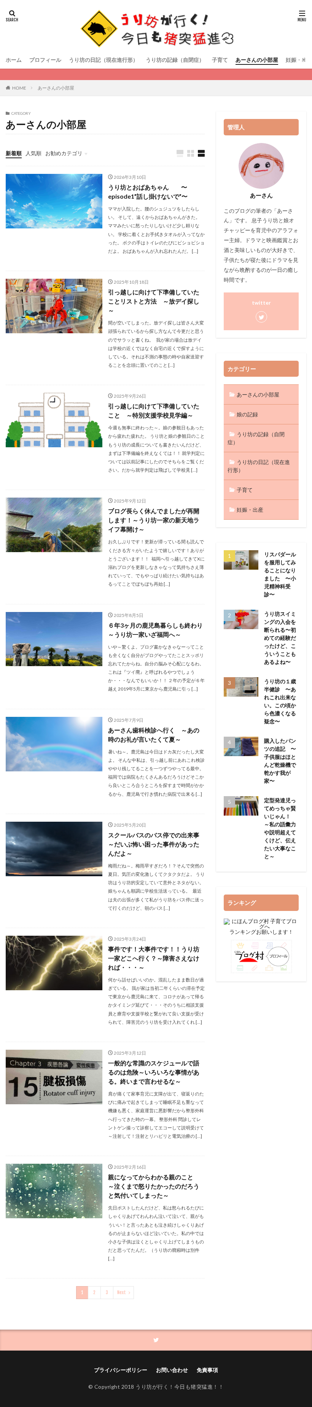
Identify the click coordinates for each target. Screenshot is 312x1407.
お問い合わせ (172, 1370)
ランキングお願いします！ (261, 931)
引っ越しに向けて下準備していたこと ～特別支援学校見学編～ (153, 410)
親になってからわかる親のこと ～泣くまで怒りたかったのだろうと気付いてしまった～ (153, 1186)
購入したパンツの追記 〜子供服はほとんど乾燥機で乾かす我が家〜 (280, 760)
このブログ (237, 210)
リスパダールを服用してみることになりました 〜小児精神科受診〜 (280, 574)
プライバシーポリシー (120, 1370)
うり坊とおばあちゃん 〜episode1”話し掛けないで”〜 (148, 191)
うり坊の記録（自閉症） (175, 59)
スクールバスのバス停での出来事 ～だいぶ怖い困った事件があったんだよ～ (156, 844)
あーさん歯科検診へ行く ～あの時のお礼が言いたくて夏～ (153, 734)
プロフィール (45, 59)
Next (121, 1292)
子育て (220, 59)
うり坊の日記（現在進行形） (103, 59)
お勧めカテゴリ (64, 153)
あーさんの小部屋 (257, 59)
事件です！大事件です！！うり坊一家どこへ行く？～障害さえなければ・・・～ (153, 958)
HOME (19, 88)
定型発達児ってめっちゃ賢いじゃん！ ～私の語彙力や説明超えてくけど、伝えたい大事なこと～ (280, 828)
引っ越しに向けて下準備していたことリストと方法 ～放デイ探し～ (153, 301)
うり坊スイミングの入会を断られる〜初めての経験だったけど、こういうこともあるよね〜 (280, 637)
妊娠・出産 (250, 509)
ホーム (14, 59)
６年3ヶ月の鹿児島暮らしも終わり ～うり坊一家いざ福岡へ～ (156, 630)
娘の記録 (247, 414)
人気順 (33, 153)
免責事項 (207, 1370)
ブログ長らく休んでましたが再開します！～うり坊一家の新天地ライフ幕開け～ (153, 520)
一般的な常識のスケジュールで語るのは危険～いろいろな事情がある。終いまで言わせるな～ (153, 1072)
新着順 (14, 153)
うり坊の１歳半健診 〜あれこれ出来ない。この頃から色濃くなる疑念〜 (280, 701)
